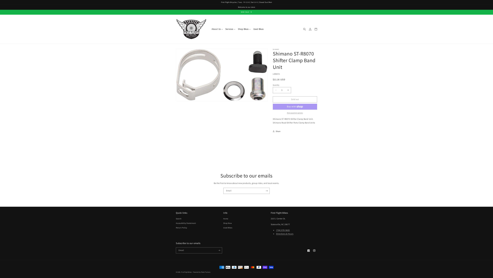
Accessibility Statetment (186, 223)
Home (225, 219)
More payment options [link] (295, 113)
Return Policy (181, 228)
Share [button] (278, 131)
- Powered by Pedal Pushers (201, 272)
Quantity (276, 85)
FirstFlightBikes (186, 272)
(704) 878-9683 (283, 230)
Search (179, 219)
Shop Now (227, 223)
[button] (304, 29)
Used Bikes (227, 228)
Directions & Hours (284, 233)
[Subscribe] (266, 191)
